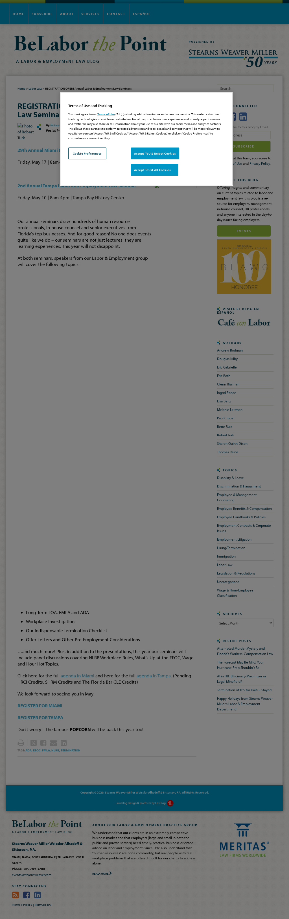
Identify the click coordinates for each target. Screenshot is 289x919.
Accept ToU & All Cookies (154, 170)
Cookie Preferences (87, 153)
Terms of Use (106, 114)
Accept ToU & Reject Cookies (155, 153)
